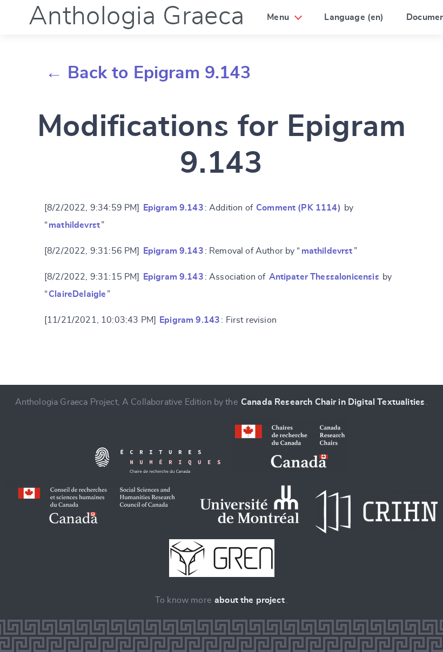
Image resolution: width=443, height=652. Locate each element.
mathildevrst (74, 225)
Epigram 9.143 (173, 207)
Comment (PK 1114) (298, 207)
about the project (249, 600)
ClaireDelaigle (77, 294)
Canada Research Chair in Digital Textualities (333, 402)
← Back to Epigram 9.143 (148, 73)
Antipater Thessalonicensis (324, 277)
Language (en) (354, 17)
